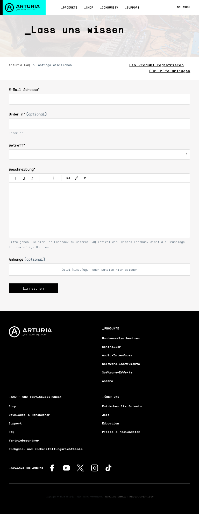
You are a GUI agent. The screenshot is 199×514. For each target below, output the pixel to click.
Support (133, 7)
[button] (16, 178)
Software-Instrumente (121, 364)
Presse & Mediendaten (121, 432)
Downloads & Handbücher (29, 415)
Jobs (106, 415)
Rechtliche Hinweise (115, 496)
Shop (89, 7)
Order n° (28, 114)
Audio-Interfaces (117, 355)
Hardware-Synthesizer (121, 338)
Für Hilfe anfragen (169, 71)
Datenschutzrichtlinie (141, 496)
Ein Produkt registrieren (156, 65)
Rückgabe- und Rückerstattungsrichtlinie (46, 449)
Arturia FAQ (19, 65)
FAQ (11, 432)
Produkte (70, 7)
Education (110, 423)
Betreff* (17, 145)
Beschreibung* (22, 169)
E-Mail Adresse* (24, 89)
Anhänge (27, 259)
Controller (111, 347)
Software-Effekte (117, 372)
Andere (107, 381)
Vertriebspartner (24, 440)
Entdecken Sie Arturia (122, 406)
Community (110, 7)
